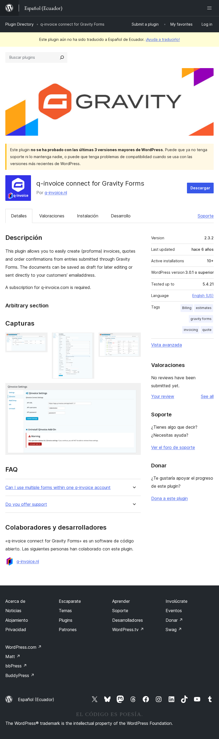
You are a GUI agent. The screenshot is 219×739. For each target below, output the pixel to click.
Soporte (206, 215)
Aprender (121, 601)
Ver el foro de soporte (173, 447)
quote (207, 330)
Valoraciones (51, 215)
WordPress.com (23, 647)
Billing (186, 308)
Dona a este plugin (169, 498)
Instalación (87, 215)
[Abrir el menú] (210, 8)
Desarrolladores (127, 620)
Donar (174, 620)
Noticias (13, 610)
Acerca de (15, 601)
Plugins (65, 620)
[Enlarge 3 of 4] (133, 339)
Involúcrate (176, 601)
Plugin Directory (19, 24)
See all (207, 396)
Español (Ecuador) (36, 699)
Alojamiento (16, 620)
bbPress (16, 665)
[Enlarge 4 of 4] (133, 390)
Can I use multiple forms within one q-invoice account (58, 487)
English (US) (203, 295)
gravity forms (201, 319)
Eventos (174, 610)
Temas (65, 610)
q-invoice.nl (56, 192)
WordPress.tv (128, 629)
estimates (204, 308)
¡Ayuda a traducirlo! (163, 39)
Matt (12, 656)
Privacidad (15, 629)
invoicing (191, 330)
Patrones (68, 629)
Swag (174, 629)
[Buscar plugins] (62, 57)
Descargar (200, 188)
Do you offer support (26, 504)
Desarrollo (121, 215)
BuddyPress (19, 675)
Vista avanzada (166, 344)
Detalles (19, 215)
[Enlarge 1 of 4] (40, 339)
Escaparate (70, 601)
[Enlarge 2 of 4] (87, 339)
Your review (162, 396)
